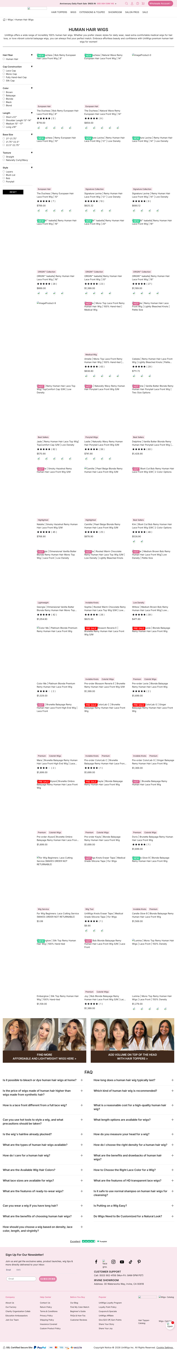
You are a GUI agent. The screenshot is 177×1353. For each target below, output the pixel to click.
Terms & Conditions (48, 1311)
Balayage (10, 95)
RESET (13, 192)
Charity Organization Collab (18, 1311)
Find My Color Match (79, 1307)
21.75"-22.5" (12, 141)
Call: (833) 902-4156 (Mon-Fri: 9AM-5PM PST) (118, 1275)
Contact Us (45, 1303)
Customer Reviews (78, 1320)
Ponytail (10, 181)
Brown (9, 92)
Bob (8, 178)
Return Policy (46, 1307)
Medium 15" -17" (14, 123)
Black (9, 102)
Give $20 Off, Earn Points (110, 1320)
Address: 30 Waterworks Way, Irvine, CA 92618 (119, 1284)
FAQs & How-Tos (77, 1315)
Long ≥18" (11, 127)
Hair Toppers (59, 12)
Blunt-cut (10, 175)
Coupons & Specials (108, 1311)
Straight (10, 156)
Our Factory (11, 1307)
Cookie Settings (165, 1347)
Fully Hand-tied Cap (16, 77)
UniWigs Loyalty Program (110, 1303)
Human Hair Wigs (24, 19)
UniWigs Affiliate (106, 1315)
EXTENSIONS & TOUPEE (92, 12)
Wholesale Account (159, 3)
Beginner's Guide (78, 1311)
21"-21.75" (11, 138)
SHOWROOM (115, 12)
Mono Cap (11, 74)
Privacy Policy (46, 1315)
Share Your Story (106, 1324)
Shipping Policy (47, 1320)
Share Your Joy (106, 1328)
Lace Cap (11, 70)
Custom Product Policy (50, 1328)
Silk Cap (10, 80)
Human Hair (12, 59)
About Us (10, 1303)
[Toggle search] (126, 3)
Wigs (73, 12)
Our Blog (74, 1303)
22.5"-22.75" (13, 145)
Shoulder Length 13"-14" (18, 120)
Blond (9, 105)
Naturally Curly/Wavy (17, 160)
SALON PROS (132, 12)
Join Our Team (12, 1320)
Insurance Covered (48, 1324)
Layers (9, 171)
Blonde (9, 98)
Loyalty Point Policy (107, 1307)
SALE (145, 12)
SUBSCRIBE (47, 1279)
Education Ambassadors (17, 1315)
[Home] (4, 19)
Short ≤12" (11, 117)
